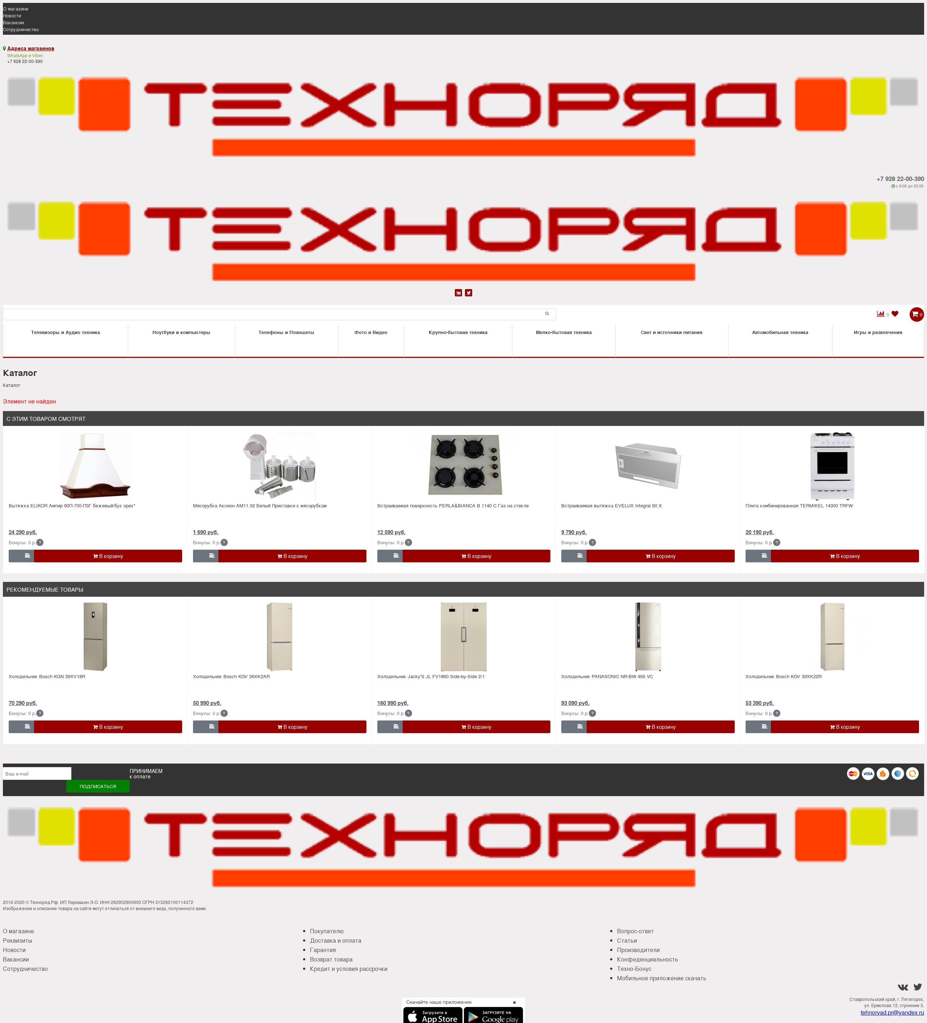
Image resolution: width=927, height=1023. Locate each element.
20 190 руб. (760, 532)
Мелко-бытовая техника (564, 332)
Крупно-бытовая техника (458, 332)
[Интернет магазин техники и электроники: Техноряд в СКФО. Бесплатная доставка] (463, 113)
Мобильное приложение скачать (661, 978)
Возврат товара (331, 959)
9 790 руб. (574, 532)
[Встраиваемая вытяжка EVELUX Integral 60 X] (648, 466)
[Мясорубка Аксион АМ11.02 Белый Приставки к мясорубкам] (279, 466)
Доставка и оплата (335, 940)
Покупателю (327, 931)
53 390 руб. (760, 703)
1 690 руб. (205, 532)
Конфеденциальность (647, 959)
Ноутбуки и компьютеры (181, 332)
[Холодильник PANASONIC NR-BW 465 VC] (648, 637)
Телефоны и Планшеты (286, 332)
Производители (638, 950)
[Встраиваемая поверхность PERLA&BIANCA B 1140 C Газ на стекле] (463, 466)
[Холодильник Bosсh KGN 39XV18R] (95, 637)
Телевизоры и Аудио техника (65, 332)
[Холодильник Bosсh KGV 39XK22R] (832, 637)
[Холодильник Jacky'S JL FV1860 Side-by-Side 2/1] (463, 637)
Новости (12, 15)
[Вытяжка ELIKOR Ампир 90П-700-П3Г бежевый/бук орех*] (95, 466)
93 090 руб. (575, 703)
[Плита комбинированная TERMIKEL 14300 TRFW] (832, 466)
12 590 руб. (391, 532)
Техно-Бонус (634, 968)
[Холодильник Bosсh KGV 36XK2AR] (279, 637)
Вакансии (13, 22)
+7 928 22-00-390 (900, 178)
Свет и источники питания (671, 332)
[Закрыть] (512, 1006)
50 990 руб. (207, 703)
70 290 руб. (23, 703)
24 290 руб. (23, 532)
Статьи (627, 940)
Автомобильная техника (780, 332)
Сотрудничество (21, 29)
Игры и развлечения (878, 332)
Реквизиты (17, 940)
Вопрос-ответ (635, 931)
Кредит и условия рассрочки (348, 968)
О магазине (15, 8)
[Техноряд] (463, 238)
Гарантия (323, 950)
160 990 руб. (392, 703)
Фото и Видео (371, 332)
